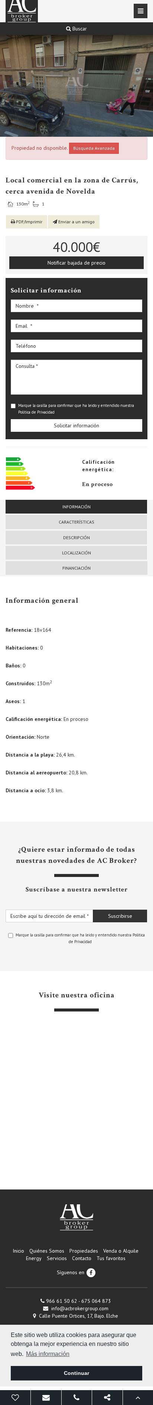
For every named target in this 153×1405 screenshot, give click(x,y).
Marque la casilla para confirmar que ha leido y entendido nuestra (76, 409)
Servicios (57, 1258)
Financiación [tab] (76, 568)
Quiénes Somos (46, 1250)
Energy (34, 1258)
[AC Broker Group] (76, 1217)
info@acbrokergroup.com (79, 1308)
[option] (76, 86)
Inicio (18, 1250)
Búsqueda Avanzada (94, 148)
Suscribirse (120, 916)
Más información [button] (47, 1354)
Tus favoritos (111, 1258)
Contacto (81, 1258)
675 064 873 (96, 1301)
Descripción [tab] (76, 537)
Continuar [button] (76, 1373)
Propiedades (83, 1250)
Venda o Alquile (121, 1250)
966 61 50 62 (61, 1301)
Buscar (79, 28)
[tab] (76, 507)
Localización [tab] (76, 553)
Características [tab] (76, 522)
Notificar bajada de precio (76, 262)
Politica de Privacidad (36, 412)
